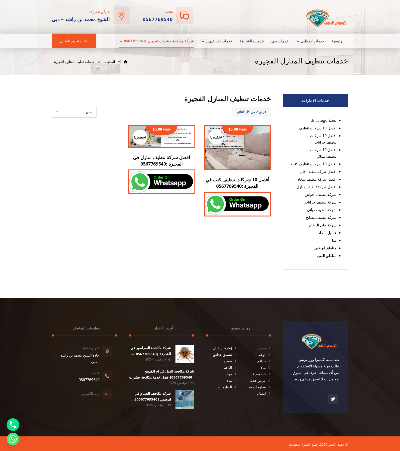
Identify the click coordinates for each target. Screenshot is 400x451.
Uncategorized (323, 120)
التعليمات (225, 387)
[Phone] (13, 424)
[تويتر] (333, 399)
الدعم (228, 367)
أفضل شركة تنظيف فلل (318, 171)
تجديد (262, 348)
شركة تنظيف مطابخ (321, 217)
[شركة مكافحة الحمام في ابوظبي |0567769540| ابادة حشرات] (184, 399)
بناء (263, 367)
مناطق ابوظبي (325, 248)
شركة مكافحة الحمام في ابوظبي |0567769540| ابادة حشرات (153, 399)
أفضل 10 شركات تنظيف (317, 128)
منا (334, 240)
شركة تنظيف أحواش (320, 194)
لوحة (262, 354)
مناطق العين (326, 255)
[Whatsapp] (13, 439)
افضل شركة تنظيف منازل (316, 186)
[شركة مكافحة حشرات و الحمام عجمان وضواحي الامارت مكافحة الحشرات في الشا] (326, 16)
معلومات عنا (257, 387)
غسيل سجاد (327, 232)
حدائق (261, 361)
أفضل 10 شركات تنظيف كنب (313, 163)
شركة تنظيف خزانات (320, 202)
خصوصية (259, 374)
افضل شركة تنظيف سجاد (316, 179)
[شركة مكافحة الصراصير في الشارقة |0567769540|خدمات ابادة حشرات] (184, 354)
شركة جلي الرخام (322, 225)
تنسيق (227, 361)
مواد (229, 374)
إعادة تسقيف (222, 348)
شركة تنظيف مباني (321, 209)
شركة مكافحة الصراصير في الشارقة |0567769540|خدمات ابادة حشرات (151, 353)
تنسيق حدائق (222, 354)
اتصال (261, 393)
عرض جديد (258, 380)
